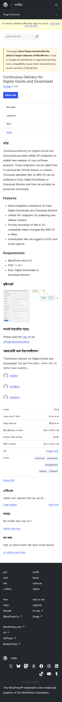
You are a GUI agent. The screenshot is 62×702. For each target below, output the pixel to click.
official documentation (16, 341)
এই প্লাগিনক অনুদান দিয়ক (14, 552)
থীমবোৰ (36, 578)
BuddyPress (12, 644)
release (43, 471)
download (40, 458)
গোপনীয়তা (7, 589)
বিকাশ (9, 123)
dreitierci (15, 397)
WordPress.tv (12, 616)
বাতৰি (5, 578)
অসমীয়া (14, 658)
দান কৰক (38, 611)
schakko (15, 386)
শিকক (5, 599)
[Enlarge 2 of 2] (54, 293)
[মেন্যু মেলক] (57, 5)
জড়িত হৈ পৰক (39, 599)
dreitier (7, 86)
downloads (52, 458)
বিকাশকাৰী (7, 611)
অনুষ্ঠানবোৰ (37, 605)
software (53, 471)
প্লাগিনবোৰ (37, 583)
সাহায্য (9, 132)
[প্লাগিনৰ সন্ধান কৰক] (37, 36)
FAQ (24, 336)
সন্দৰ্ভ (5, 572)
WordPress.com (14, 626)
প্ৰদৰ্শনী (36, 572)
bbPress (9, 638)
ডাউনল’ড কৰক (10, 95)
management (51, 465)
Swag (37, 616)
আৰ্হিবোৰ (36, 589)
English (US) (52, 451)
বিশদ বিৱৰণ (11, 107)
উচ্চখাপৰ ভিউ (8, 480)
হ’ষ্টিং (5, 583)
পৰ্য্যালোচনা (11, 115)
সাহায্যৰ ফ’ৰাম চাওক (11, 528)
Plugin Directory (11, 14)
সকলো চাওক (53, 504)
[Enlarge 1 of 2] (25, 293)
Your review (10, 504)
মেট (6, 632)
